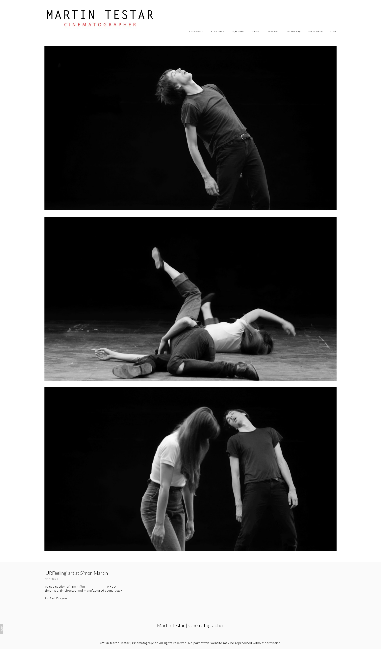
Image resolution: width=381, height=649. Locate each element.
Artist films (217, 31)
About (333, 31)
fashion (256, 31)
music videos (315, 31)
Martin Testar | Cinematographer (190, 625)
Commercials (196, 31)
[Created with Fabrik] (1, 629)
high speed (238, 31)
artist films (51, 579)
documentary (293, 31)
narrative (273, 31)
